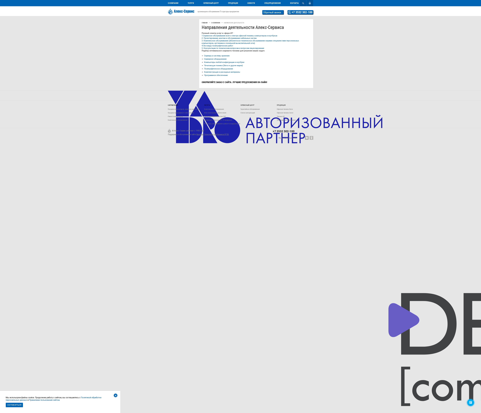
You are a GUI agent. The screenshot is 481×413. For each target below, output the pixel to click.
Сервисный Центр (211, 3)
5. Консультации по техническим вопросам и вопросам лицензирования (233, 48)
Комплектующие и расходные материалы (222, 72)
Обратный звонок (272, 12)
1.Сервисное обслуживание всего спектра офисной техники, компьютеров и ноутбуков (239, 36)
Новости (251, 3)
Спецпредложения (272, 3)
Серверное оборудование (215, 59)
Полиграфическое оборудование (218, 69)
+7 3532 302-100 (302, 12)
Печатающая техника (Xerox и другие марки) (223, 65)
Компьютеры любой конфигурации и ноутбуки (224, 62)
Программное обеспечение (216, 75)
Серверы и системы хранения (216, 56)
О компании (173, 3)
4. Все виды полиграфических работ (217, 46)
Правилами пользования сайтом (44, 400)
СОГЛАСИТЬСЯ (14, 405)
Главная (205, 23)
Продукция (233, 3)
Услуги (191, 3)
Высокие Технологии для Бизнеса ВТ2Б (212, 134)
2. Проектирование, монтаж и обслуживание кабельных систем (229, 38)
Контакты (294, 3)
